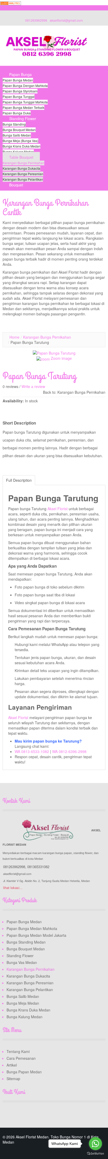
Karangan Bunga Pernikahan (47, 337)
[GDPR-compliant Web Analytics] (10, 2)
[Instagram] (27, 1114)
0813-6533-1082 (35, 751)
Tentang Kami (18, 1051)
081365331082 (38, 866)
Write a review (33, 386)
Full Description (19, 480)
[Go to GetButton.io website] (95, 1153)
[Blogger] (47, 1114)
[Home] (9, 68)
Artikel (12, 1065)
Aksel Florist (58, 508)
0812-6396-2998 (73, 751)
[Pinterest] (37, 1114)
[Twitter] (17, 1114)
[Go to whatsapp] (95, 1143)
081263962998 (36, 20)
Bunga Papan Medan (24, 1071)
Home (14, 337)
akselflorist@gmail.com (66, 20)
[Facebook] (7, 1114)
